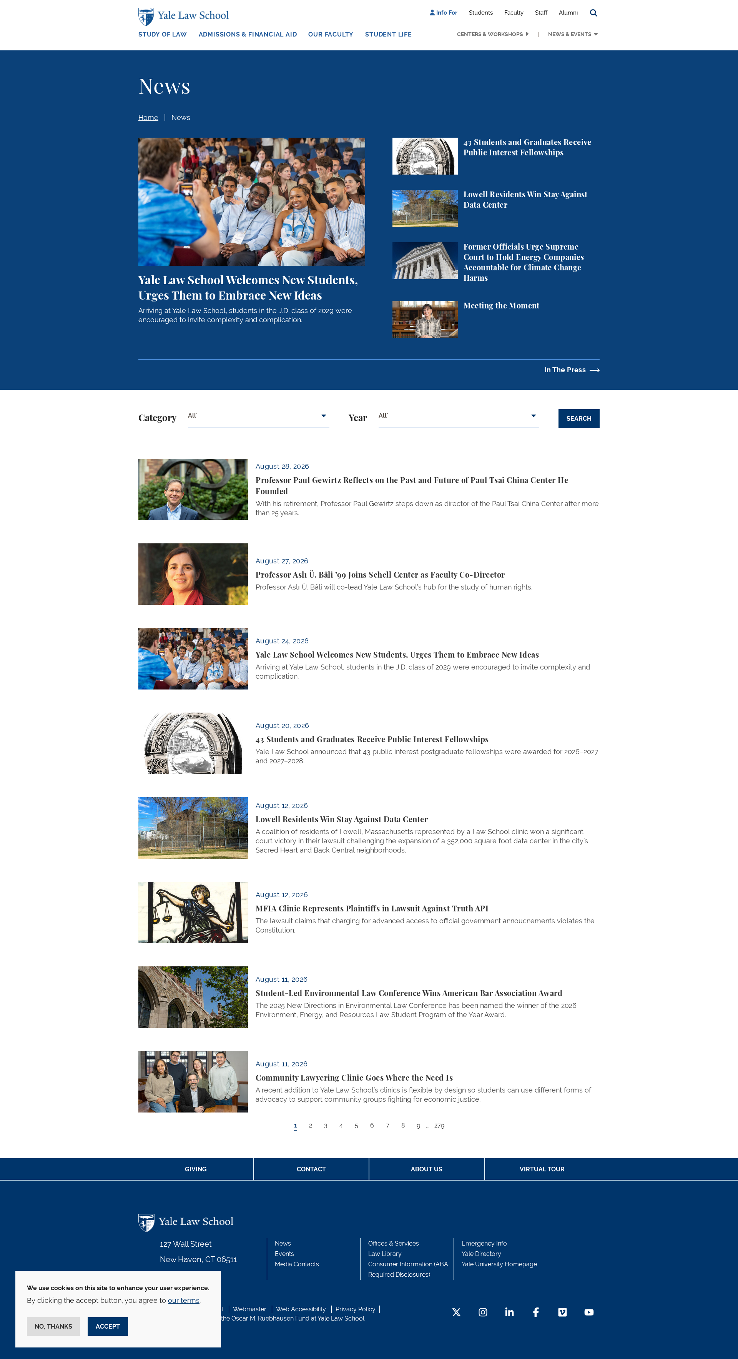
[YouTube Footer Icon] (589, 1313)
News (180, 117)
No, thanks (53, 1326)
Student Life (388, 34)
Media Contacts (297, 1264)
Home (148, 117)
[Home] (185, 17)
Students (481, 12)
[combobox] (258, 418)
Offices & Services (393, 1243)
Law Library (385, 1253)
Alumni (568, 12)
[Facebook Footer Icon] (536, 1313)
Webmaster (249, 1309)
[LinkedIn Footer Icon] (509, 1313)
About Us (426, 1169)
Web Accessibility (301, 1309)
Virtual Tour (542, 1169)
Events (284, 1253)
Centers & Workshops (490, 34)
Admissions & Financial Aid (248, 34)
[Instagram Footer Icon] (483, 1313)
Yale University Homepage (499, 1264)
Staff (541, 12)
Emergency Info (484, 1243)
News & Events (570, 34)
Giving (196, 1169)
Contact (311, 1169)
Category (157, 418)
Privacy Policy (356, 1309)
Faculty (514, 12)
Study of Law (162, 34)
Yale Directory (481, 1253)
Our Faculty (331, 34)
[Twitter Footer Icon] (456, 1313)
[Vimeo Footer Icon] (562, 1313)
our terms (183, 1300)
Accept (108, 1326)
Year (358, 418)
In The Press (565, 370)
